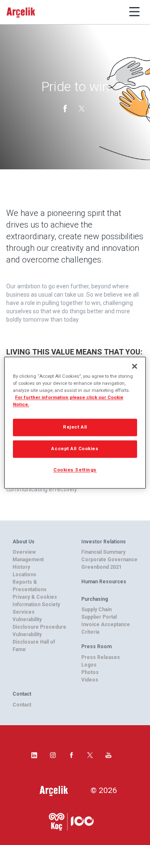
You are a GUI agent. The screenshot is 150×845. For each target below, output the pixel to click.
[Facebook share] (65, 107)
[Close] (134, 366)
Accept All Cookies (74, 448)
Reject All (75, 427)
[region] (75, 422)
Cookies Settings (75, 470)
